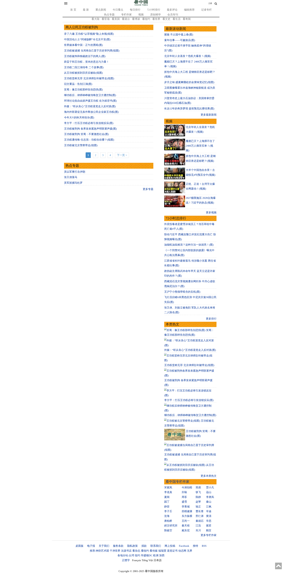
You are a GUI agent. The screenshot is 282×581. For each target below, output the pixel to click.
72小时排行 (153, 9)
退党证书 (172, 550)
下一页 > (122, 155)
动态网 (182, 550)
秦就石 (200, 520)
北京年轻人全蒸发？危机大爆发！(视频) (187, 56)
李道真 (168, 492)
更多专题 (148, 189)
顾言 (208, 530)
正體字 (126, 560)
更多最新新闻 (208, 114)
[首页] (141, 5)
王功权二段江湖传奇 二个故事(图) (84, 67)
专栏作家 (126, 14)
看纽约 (146, 18)
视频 (141, 14)
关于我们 (104, 545)
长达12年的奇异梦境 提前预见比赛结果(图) (189, 108)
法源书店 (126, 550)
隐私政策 (132, 545)
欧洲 (155, 555)
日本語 (158, 560)
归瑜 (184, 492)
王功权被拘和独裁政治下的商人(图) (84, 56)
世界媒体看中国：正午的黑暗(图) (83, 45)
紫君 (208, 525)
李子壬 (168, 511)
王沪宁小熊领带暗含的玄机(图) (182, 291)
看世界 (156, 18)
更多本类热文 (208, 475)
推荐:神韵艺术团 (99, 550)
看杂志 (136, 550)
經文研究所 (170, 525)
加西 (161, 555)
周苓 (184, 497)
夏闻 (166, 497)
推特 (195, 545)
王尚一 (186, 520)
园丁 (166, 501)
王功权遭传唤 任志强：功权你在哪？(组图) (89, 139)
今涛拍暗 (187, 487)
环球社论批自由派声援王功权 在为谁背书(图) (90, 100)
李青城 (186, 506)
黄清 (208, 516)
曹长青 (200, 511)
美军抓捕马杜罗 (73, 182)
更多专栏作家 (208, 535)
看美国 (116, 18)
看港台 (126, 18)
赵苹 (198, 501)
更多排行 (211, 318)
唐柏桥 (168, 520)
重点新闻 (100, 9)
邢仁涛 (200, 516)
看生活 (177, 18)
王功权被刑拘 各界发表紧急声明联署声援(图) (90, 128)
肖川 (198, 530)
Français (136, 560)
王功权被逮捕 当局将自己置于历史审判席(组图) (91, 50)
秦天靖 (186, 525)
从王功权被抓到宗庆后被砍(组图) (83, 72)
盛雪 (184, 501)
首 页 (73, 9)
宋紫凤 (168, 487)
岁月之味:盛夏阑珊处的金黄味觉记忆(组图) (189, 82)
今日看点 (118, 9)
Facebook (184, 545)
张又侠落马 (70, 177)
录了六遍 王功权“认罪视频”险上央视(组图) (89, 33)
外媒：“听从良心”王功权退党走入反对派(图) (90, 106)
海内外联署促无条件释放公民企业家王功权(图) (91, 111)
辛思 (208, 520)
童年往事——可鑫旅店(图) (179, 40)
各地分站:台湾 (126, 555)
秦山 (208, 501)
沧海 (166, 516)
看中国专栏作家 (177, 482)
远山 (208, 492)
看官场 (106, 18)
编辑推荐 (189, 9)
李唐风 (210, 497)
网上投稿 (170, 545)
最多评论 (172, 9)
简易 (198, 487)
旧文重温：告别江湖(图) (78, 83)
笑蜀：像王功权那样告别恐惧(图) (83, 89)
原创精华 (155, 14)
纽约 (137, 555)
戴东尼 (186, 530)
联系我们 (155, 545)
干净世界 (115, 550)
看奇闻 (187, 18)
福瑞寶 (162, 550)
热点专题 (109, 14)
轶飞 (198, 492)
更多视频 (211, 212)
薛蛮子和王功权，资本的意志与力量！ (86, 61)
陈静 (198, 497)
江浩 (198, 525)
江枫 (208, 506)
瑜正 (198, 506)
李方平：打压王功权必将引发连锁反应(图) (88, 123)
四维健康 (187, 511)
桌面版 (79, 545)
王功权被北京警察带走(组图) (81, 145)
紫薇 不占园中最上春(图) (178, 34)
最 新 (86, 9)
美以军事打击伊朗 (74, 171)
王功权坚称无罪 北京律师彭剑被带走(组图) (89, 78)
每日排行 (135, 9)
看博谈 (136, 18)
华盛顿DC (146, 555)
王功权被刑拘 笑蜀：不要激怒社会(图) (86, 134)
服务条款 (118, 545)
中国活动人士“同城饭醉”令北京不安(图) (87, 39)
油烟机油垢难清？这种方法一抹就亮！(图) (189, 244)
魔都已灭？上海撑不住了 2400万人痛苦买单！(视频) (200, 146)
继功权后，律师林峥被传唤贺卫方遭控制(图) (90, 95)
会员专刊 (172, 14)
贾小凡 (210, 487)
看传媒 (154, 550)
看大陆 (95, 18)
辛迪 (208, 511)
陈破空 (168, 530)
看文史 (166, 18)
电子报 (91, 545)
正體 (210, 3)
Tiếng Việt (147, 560)
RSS (204, 545)
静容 (166, 506)
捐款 (144, 545)
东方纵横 (187, 516)
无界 (189, 550)
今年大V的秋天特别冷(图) (79, 117)
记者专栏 (206, 9)
